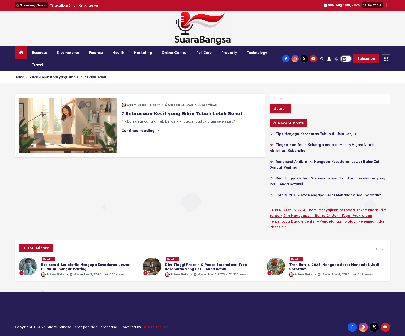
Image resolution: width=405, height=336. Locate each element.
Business (39, 52)
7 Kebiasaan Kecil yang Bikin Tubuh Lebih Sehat (68, 77)
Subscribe (366, 59)
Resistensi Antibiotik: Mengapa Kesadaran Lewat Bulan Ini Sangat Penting (85, 267)
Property (229, 52)
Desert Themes (156, 327)
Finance (96, 52)
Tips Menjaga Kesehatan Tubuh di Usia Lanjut (316, 134)
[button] (377, 249)
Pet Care (204, 52)
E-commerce (68, 52)
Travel (37, 65)
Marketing (143, 52)
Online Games (174, 52)
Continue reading (139, 130)
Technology (257, 52)
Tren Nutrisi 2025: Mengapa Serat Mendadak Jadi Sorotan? (328, 195)
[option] (78, 266)
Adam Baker (136, 105)
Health (118, 52)
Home (19, 77)
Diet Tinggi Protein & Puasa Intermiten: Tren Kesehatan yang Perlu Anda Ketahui (206, 267)
